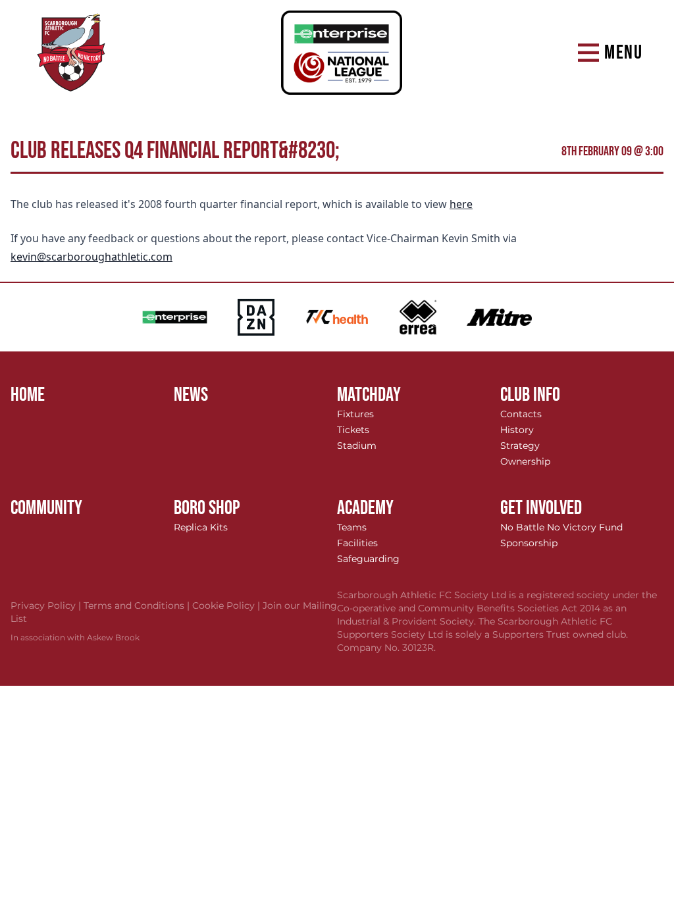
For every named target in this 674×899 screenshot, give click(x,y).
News (191, 395)
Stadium (356, 445)
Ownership (525, 461)
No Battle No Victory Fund (561, 527)
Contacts (521, 414)
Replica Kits (201, 527)
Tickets (353, 430)
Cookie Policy (227, 605)
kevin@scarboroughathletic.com (91, 256)
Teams (352, 527)
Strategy (520, 445)
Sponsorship (528, 543)
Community (46, 508)
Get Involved (541, 508)
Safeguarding (368, 559)
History (517, 430)
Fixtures (355, 414)
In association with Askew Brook (75, 637)
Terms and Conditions (138, 605)
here (461, 204)
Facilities (357, 543)
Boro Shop (207, 508)
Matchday (369, 395)
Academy (365, 508)
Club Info (530, 395)
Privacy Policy (47, 605)
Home (28, 395)
